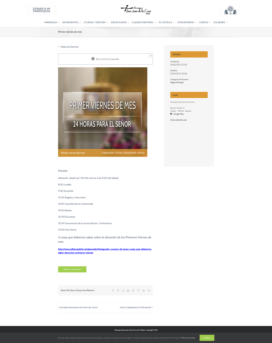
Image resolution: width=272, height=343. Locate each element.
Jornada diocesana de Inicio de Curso (79, 307)
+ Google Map (178, 114)
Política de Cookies (188, 338)
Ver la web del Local (178, 120)
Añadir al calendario (72, 269)
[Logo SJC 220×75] (136, 5)
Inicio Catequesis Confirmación (135, 307)
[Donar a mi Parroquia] (41, 5)
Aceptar (207, 337)
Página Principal (176, 82)
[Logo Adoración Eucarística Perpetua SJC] (230, 5)
